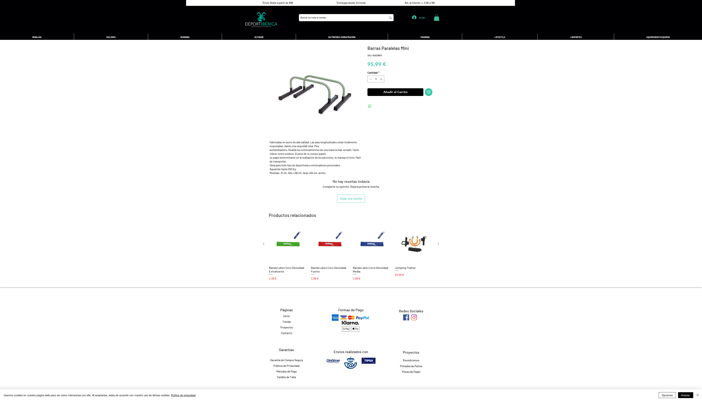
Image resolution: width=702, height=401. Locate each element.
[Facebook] (406, 317)
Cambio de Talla (286, 377)
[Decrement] (370, 79)
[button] (436, 17)
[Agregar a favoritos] (429, 92)
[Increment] (381, 79)
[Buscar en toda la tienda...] (390, 17)
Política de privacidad (183, 395)
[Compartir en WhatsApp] (370, 106)
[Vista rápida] (288, 244)
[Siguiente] (438, 244)
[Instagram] (414, 317)
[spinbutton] (376, 79)
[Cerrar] (697, 395)
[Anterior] (263, 244)
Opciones (667, 395)
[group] (351, 253)
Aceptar (685, 395)
